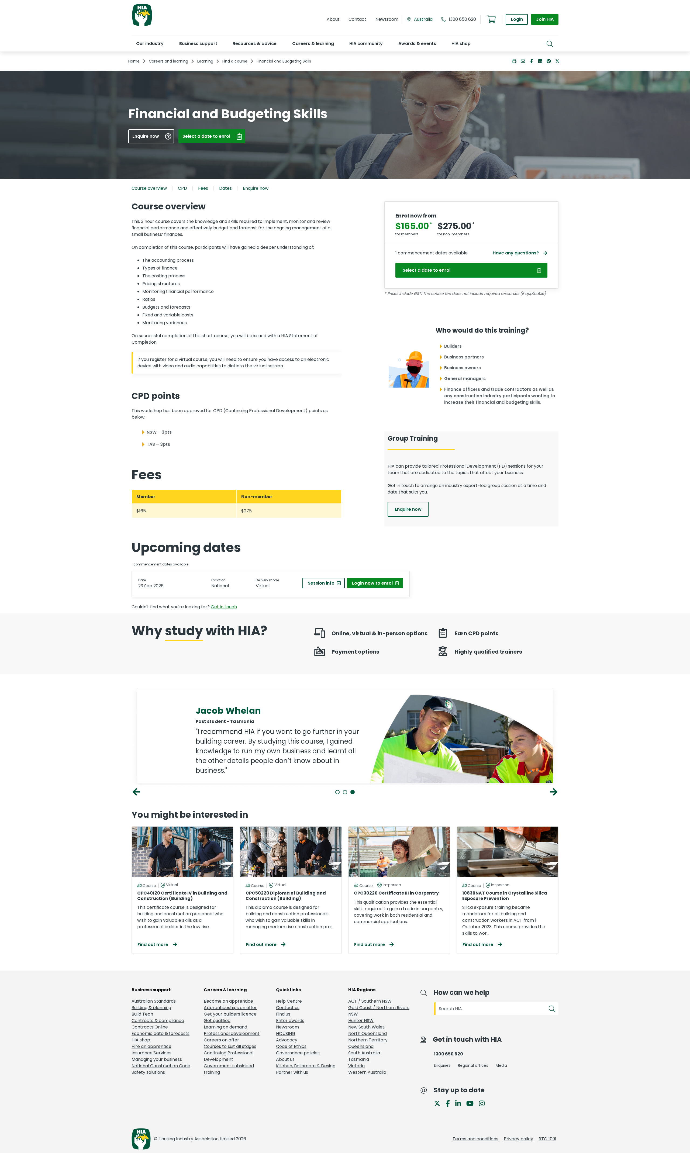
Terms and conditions (475, 1139)
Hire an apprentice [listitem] (151, 1046)
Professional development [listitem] (232, 1033)
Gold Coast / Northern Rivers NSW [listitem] (378, 1010)
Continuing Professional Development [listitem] (228, 1056)
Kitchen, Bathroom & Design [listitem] (305, 1066)
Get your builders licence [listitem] (230, 1014)
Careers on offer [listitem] (221, 1040)
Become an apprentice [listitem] (228, 1001)
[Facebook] (450, 1103)
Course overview (149, 188)
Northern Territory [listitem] (368, 1040)
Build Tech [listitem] (142, 1014)
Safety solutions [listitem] (148, 1072)
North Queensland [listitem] (367, 1033)
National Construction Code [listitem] (161, 1066)
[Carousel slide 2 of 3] (345, 792)
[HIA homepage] (142, 25)
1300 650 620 (462, 19)
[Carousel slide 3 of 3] (352, 792)
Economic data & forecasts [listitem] (160, 1033)
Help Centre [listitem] (289, 1001)
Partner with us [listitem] (292, 1072)
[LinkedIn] (460, 1103)
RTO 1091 (547, 1139)
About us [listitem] (285, 1059)
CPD (182, 188)
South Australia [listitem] (364, 1053)
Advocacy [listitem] (286, 1040)
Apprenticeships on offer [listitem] (230, 1007)
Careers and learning (168, 61)
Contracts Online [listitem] (150, 1027)
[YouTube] (472, 1103)
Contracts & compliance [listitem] (158, 1020)
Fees (203, 188)
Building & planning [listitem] (151, 1007)
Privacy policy (518, 1139)
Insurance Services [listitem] (151, 1053)
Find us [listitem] (283, 1014)
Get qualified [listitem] (217, 1020)
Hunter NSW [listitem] (361, 1020)
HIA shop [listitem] (141, 1040)
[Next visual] (553, 792)
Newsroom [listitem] (287, 1027)
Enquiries (442, 1065)
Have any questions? (516, 253)
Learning (205, 61)
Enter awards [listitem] (290, 1020)
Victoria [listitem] (356, 1066)
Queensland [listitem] (361, 1046)
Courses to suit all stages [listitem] (230, 1046)
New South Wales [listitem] (366, 1027)
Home (134, 61)
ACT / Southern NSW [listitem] (370, 1001)
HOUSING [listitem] (285, 1033)
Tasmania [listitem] (358, 1059)
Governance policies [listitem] (298, 1053)
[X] (439, 1103)
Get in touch (224, 607)
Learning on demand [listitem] (225, 1027)
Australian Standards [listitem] (154, 1001)
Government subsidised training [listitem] (229, 1069)
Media (501, 1065)
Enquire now (255, 188)
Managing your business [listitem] (157, 1059)
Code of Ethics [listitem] (291, 1046)
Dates (225, 188)
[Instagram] (484, 1103)
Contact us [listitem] (287, 1007)
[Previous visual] (136, 792)
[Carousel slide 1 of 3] (337, 792)
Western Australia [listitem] (367, 1072)
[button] (150, 43)
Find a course (234, 61)
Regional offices (473, 1065)
